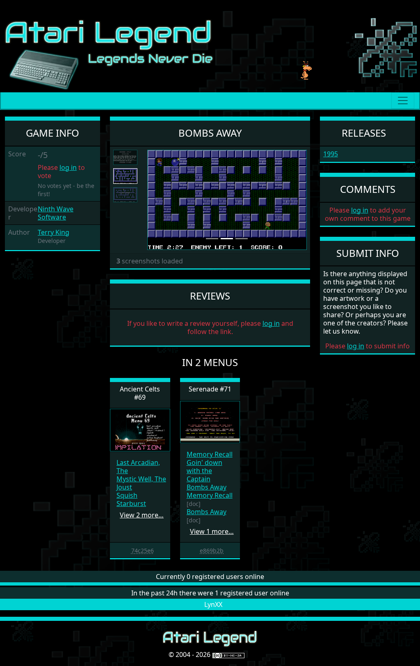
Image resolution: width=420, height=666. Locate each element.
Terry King (53, 232)
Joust (124, 487)
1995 (330, 153)
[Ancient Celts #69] (140, 429)
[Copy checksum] (127, 550)
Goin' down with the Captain (204, 470)
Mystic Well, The (141, 478)
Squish (126, 495)
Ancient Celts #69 (140, 392)
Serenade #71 (210, 389)
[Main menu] (402, 100)
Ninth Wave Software (55, 213)
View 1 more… (212, 531)
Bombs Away (206, 487)
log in (68, 167)
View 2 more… (142, 515)
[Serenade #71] (210, 421)
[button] (159, 200)
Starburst (131, 503)
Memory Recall (210, 454)
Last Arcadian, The (138, 466)
